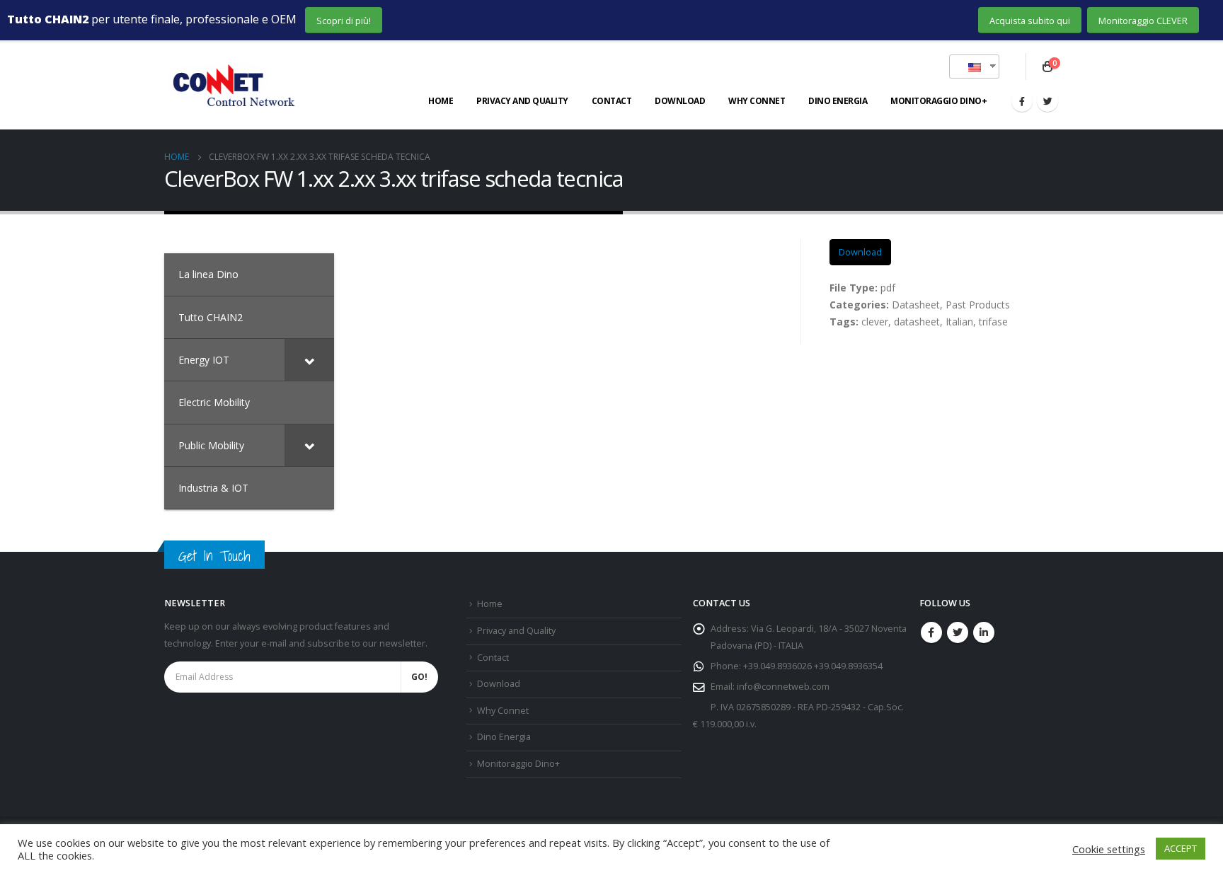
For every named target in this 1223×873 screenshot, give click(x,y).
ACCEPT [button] (1180, 848)
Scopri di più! (343, 20)
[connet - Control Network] (231, 87)
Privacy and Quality (522, 101)
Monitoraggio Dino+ (938, 101)
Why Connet (756, 101)
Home (440, 101)
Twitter (957, 632)
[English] (968, 66)
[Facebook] (1022, 101)
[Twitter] (1047, 101)
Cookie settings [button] (1108, 849)
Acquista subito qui (1029, 20)
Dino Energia (837, 101)
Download (680, 101)
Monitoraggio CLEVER (1143, 20)
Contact (612, 101)
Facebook (931, 632)
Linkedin (983, 632)
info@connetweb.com (783, 687)
